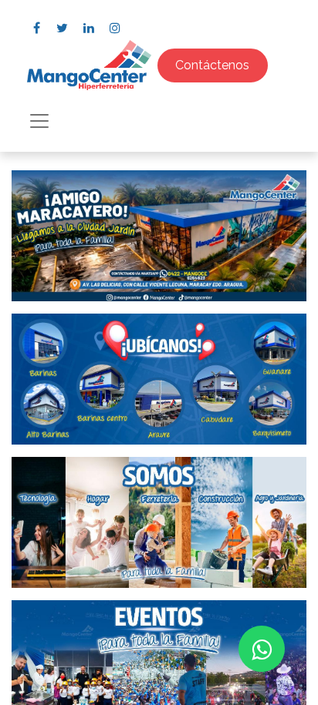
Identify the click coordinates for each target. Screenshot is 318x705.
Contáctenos (212, 65)
